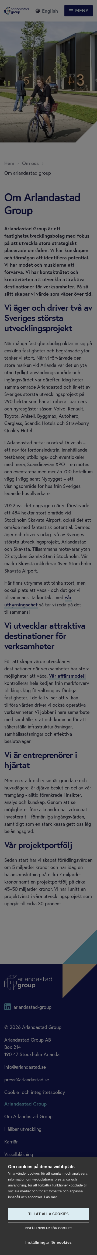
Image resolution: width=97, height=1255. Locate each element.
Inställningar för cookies (48, 1228)
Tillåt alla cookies (48, 1214)
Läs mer (50, 1197)
